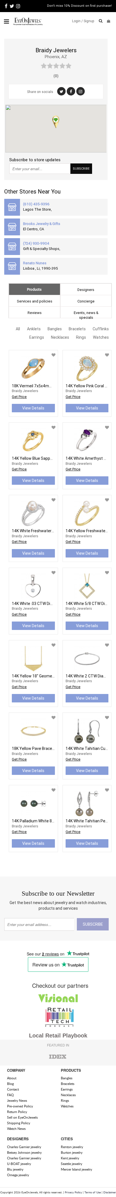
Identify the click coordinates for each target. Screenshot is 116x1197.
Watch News (16, 1128)
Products (34, 289)
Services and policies (34, 301)
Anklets (34, 328)
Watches (101, 337)
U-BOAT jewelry (19, 1163)
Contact (13, 1089)
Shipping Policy (18, 1123)
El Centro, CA (33, 229)
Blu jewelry (15, 1169)
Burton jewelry (71, 1152)
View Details (33, 408)
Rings (81, 337)
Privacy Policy (73, 1192)
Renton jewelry (72, 1146)
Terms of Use (92, 1192)
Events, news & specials (86, 314)
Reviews (35, 312)
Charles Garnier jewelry (24, 1146)
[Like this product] (53, 355)
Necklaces (60, 337)
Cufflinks (101, 328)
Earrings (36, 337)
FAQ (10, 1095)
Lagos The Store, (37, 209)
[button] (56, 122)
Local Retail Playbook (58, 1035)
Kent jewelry (70, 1158)
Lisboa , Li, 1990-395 (40, 268)
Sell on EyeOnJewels (22, 1117)
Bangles (55, 328)
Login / (77, 21)
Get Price (19, 397)
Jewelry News (17, 1100)
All (18, 328)
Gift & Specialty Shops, (41, 248)
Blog (10, 1083)
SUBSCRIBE (81, 168)
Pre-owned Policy (20, 1106)
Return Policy (17, 1111)
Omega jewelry (18, 1175)
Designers (85, 289)
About (11, 1078)
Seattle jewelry (71, 1163)
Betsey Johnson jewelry (24, 1152)
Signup (89, 21)
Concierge (86, 301)
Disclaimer (109, 1192)
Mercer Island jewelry (76, 1169)
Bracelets (77, 328)
